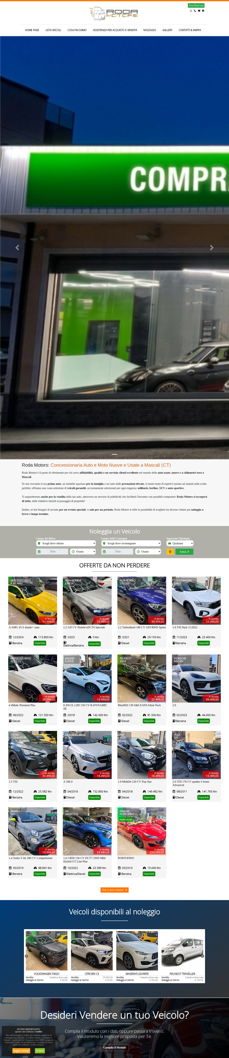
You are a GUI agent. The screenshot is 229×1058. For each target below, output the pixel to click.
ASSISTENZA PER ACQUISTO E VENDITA (115, 30)
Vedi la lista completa (113, 890)
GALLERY (167, 30)
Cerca (183, 551)
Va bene (40, 1050)
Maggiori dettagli (21, 1050)
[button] (17, 247)
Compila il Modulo (115, 1047)
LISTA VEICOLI (53, 30)
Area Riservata (196, 5)
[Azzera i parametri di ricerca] (170, 552)
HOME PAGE (32, 30)
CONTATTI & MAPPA (190, 30)
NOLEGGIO (149, 30)
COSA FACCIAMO (77, 30)
